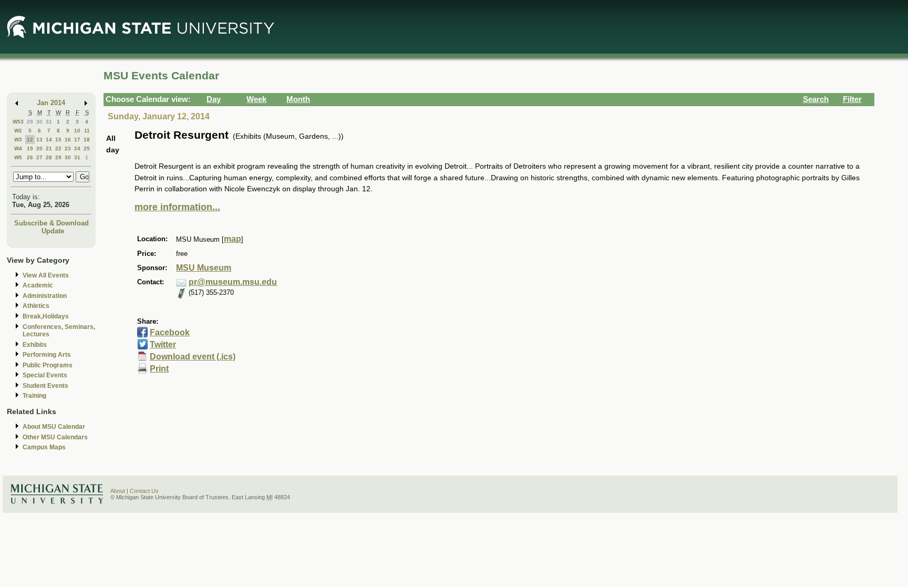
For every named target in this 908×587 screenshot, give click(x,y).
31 (49, 122)
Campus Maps (44, 447)
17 (77, 139)
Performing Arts (47, 354)
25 (87, 148)
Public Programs (48, 365)
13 (39, 139)
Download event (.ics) (192, 356)
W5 (18, 157)
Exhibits (35, 344)
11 (87, 130)
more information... (177, 207)
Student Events (45, 385)
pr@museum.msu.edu (233, 281)
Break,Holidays (46, 316)
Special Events (45, 375)
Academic (38, 285)
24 (77, 148)
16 (68, 139)
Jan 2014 (51, 103)
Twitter (163, 344)
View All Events (46, 275)
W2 (18, 130)
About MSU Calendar (54, 426)
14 (49, 139)
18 (87, 139)
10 (77, 130)
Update (53, 231)
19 (30, 148)
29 (30, 122)
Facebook (170, 332)
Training (34, 395)
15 (58, 139)
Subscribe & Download (51, 223)
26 (30, 157)
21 (49, 148)
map (232, 238)
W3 (18, 139)
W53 (18, 122)
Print (159, 368)
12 (30, 139)
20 (39, 148)
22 (58, 148)
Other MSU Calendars (55, 437)
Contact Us (144, 491)
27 (39, 157)
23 (68, 148)
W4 (18, 148)
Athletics (36, 306)
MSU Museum (203, 267)
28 (49, 157)
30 (39, 122)
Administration (45, 296)
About (117, 491)
